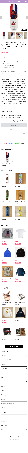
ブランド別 (3, 355)
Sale (2, 430)
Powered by (12, 439)
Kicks (2, 377)
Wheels (3, 408)
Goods (3, 381)
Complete (3, 421)
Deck (2, 390)
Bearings (3, 412)
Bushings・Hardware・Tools (8, 403)
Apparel (3, 364)
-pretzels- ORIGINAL (7, 360)
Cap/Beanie (4, 368)
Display (3, 386)
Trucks (3, 399)
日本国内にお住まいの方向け (14, 129)
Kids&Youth (4, 425)
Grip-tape (3, 395)
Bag (2, 373)
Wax (2, 416)
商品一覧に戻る (14, 346)
